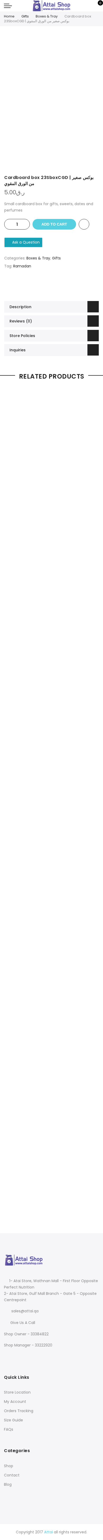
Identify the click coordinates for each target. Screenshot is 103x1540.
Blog (8, 1484)
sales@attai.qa (25, 1311)
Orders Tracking (18, 1410)
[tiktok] (29, 1356)
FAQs (8, 1429)
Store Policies (22, 335)
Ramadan (22, 266)
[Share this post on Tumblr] (67, 284)
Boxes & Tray (47, 16)
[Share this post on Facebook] (36, 284)
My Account (15, 1401)
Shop (8, 1466)
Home (9, 16)
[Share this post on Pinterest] (57, 284)
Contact (12, 1475)
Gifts (25, 16)
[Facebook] (9, 1356)
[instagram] (19, 1356)
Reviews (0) (21, 321)
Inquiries (18, 350)
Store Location (17, 1392)
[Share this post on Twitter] (46, 284)
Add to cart (54, 224)
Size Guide (13, 1420)
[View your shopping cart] (96, 5)
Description (20, 306)
